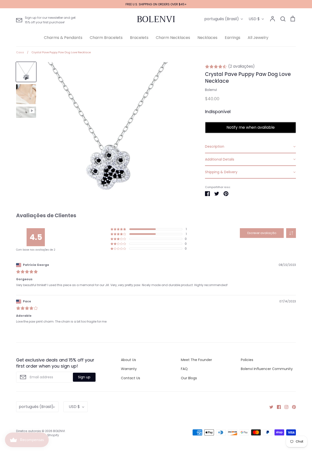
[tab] (250, 146)
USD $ (254, 19)
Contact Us (130, 378)
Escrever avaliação (261, 233)
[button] (291, 233)
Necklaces (207, 37)
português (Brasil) (221, 19)
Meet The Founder (196, 359)
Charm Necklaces (173, 37)
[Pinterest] (292, 406)
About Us (128, 359)
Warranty (129, 368)
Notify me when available (250, 127)
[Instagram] (284, 406)
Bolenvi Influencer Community (267, 368)
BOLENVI (156, 19)
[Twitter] (269, 406)
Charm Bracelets (106, 37)
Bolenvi (211, 89)
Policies (247, 359)
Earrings (232, 37)
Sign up (84, 377)
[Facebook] (277, 406)
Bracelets (139, 37)
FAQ (184, 368)
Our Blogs (189, 378)
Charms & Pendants (63, 37)
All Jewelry (258, 37)
